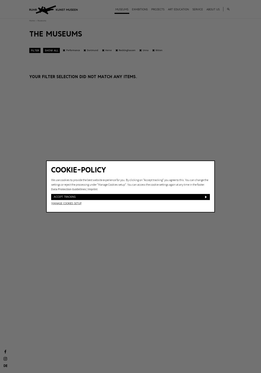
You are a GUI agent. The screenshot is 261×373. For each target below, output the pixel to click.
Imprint (92, 189)
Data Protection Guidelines (68, 189)
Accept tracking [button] (65, 197)
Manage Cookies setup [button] (66, 203)
